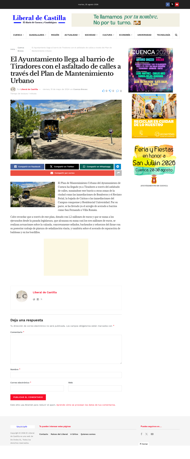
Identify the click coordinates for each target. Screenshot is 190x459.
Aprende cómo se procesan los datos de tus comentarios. (85, 405)
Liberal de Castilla (29, 89)
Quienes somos (88, 434)
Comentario (17, 332)
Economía (124, 35)
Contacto (43, 434)
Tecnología (163, 35)
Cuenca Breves (21, 49)
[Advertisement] (66, 257)
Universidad (144, 35)
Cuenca (17, 35)
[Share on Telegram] (117, 166)
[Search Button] (176, 35)
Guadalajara (36, 35)
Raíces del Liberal (59, 434)
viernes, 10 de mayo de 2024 (56, 89)
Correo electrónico (20, 382)
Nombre (15, 369)
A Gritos (74, 434)
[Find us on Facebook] (168, 4)
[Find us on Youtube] (177, 4)
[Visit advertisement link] (126, 20)
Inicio (12, 49)
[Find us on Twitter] (172, 4)
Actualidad (71, 35)
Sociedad (90, 35)
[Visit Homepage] (38, 20)
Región (55, 35)
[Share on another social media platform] (118, 173)
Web (70, 382)
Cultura (107, 35)
